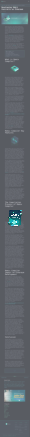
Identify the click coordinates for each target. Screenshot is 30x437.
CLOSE (21, 210)
